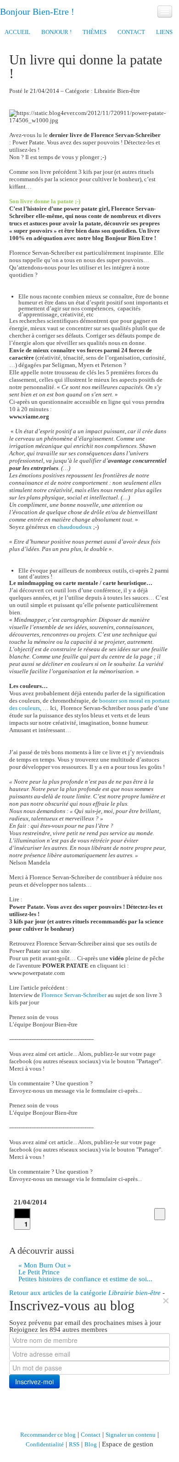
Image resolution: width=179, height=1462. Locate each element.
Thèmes (94, 32)
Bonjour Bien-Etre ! (37, 11)
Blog (90, 1444)
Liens (164, 32)
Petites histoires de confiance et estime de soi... (85, 1279)
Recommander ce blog (48, 1434)
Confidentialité (45, 1444)
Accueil (17, 32)
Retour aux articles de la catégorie (85, 1292)
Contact (131, 32)
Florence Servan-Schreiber (73, 995)
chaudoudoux (74, 526)
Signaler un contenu (131, 1434)
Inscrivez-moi (34, 1381)
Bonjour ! (56, 32)
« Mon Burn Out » (44, 1265)
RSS (74, 1444)
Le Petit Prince (39, 1272)
